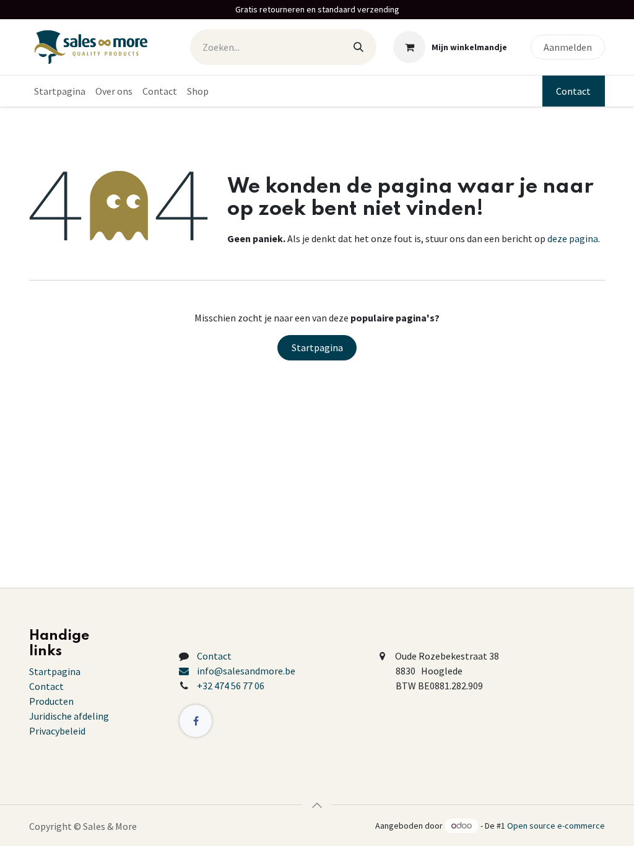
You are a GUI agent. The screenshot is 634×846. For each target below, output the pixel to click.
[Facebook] (196, 721)
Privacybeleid (57, 731)
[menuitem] (59, 91)
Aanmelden (568, 47)
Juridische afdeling (69, 716)
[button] (317, 805)
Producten (51, 701)
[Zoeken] (358, 47)
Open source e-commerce (556, 825)
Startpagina (317, 347)
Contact (573, 91)
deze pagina (572, 238)
